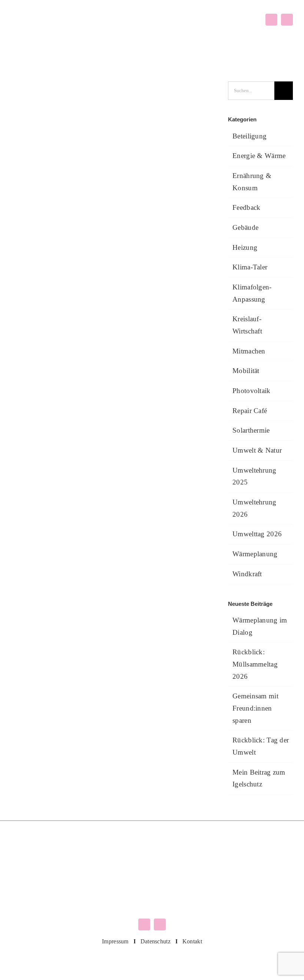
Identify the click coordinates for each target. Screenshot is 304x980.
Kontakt (192, 941)
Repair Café (249, 411)
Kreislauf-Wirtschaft (247, 325)
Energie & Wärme (258, 156)
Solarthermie (251, 430)
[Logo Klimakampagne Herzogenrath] (42, 17)
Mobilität (246, 371)
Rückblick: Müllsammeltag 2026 (255, 664)
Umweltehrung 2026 (254, 508)
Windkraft (247, 574)
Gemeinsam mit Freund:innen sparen (255, 708)
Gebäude (245, 227)
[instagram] (287, 20)
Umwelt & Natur (257, 450)
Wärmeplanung (254, 554)
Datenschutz (156, 941)
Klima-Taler (249, 267)
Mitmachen (248, 351)
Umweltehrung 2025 (254, 476)
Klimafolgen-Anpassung (251, 293)
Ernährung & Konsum (251, 182)
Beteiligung (249, 136)
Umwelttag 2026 (257, 534)
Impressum (115, 941)
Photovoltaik (251, 391)
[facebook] (271, 20)
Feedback (246, 207)
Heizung (244, 247)
